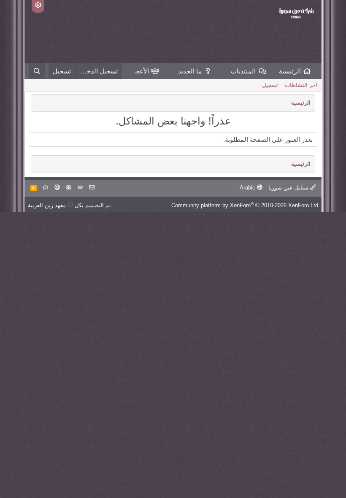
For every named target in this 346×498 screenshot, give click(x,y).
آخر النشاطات (301, 85)
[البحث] (37, 71)
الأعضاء (139, 71)
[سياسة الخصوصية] (68, 188)
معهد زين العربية (47, 205)
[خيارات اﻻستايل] (38, 6)
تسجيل (270, 85)
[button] (224, 71)
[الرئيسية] (45, 188)
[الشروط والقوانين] (80, 188)
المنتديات (243, 71)
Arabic (248, 187)
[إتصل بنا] (91, 188)
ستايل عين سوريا (289, 187)
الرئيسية (290, 71)
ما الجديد (190, 71)
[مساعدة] (57, 188)
